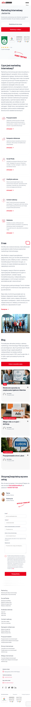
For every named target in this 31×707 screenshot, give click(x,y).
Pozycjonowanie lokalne (6, 642)
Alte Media (6, 694)
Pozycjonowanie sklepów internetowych (9, 640)
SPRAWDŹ (9, 129)
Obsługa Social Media (6, 600)
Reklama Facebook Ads (6, 602)
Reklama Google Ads (5, 629)
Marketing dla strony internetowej (8, 594)
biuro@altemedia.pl (9, 682)
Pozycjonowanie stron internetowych (9, 638)
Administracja (4, 651)
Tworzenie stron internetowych (8, 648)
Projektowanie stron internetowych (9, 650)
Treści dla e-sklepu (5, 621)
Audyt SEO (3, 613)
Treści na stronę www (6, 623)
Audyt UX (3, 611)
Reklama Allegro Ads (5, 631)
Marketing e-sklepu (15, 29)
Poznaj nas (4, 309)
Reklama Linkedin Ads (6, 605)
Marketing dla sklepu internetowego (9, 592)
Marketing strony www (15, 24)
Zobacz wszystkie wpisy (15, 364)
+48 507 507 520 (8, 677)
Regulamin (15, 694)
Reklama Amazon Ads (6, 632)
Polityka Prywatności (26, 694)
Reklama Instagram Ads (6, 604)
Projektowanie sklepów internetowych (9, 659)
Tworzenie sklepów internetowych (8, 658)
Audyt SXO (3, 615)
